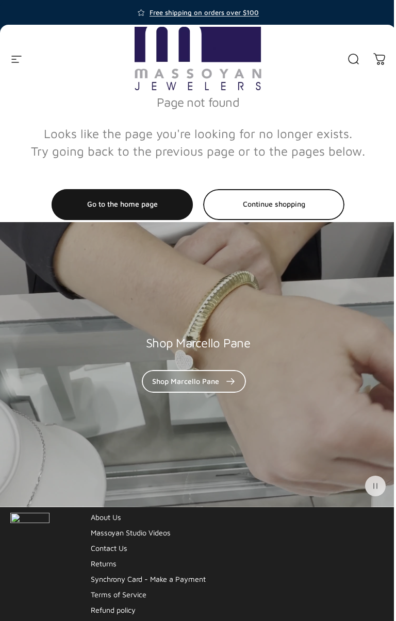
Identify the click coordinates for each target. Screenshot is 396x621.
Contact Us (109, 548)
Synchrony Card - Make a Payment (148, 579)
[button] (375, 486)
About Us (106, 517)
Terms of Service (118, 594)
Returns (104, 563)
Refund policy (113, 610)
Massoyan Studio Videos (131, 532)
